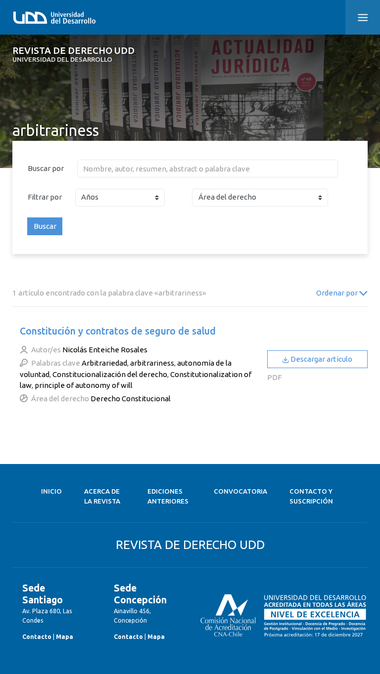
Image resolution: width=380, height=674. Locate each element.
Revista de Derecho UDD (73, 54)
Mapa (64, 636)
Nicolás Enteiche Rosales (104, 349)
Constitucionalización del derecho (109, 374)
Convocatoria (240, 491)
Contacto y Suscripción (311, 496)
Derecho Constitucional (131, 398)
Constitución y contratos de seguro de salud (118, 331)
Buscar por (46, 168)
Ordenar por (337, 293)
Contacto (36, 636)
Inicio (51, 491)
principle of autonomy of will (84, 385)
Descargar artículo (320, 359)
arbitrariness (152, 363)
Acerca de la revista (102, 496)
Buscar (45, 226)
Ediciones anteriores (168, 496)
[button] (362, 17)
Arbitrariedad (104, 363)
